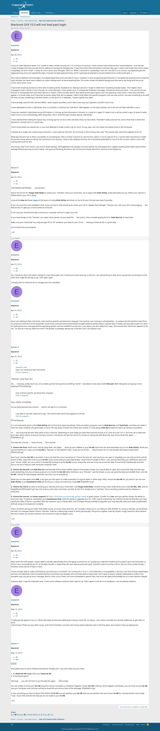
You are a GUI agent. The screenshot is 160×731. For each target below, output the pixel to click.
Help (137, 725)
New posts (14, 17)
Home (15, 12)
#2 (17, 183)
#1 (17, 61)
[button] (42, 13)
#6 (17, 557)
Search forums (25, 17)
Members (49, 12)
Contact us (106, 725)
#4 (17, 317)
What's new (35, 12)
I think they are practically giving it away (70, 496)
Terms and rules (117, 725)
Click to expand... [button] (22, 372)
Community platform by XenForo (80, 729)
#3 (17, 271)
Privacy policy (129, 725)
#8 (17, 659)
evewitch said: (21, 367)
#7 (17, 616)
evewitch (16, 28)
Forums (24, 12)
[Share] (16, 59)
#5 (17, 363)
